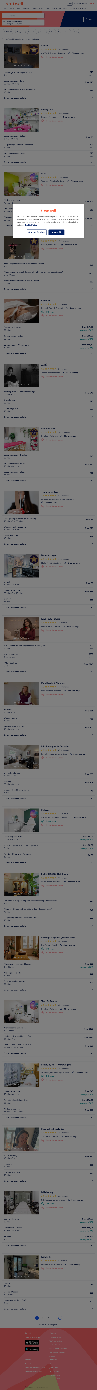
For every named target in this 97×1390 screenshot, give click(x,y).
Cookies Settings (36, 232)
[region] (48, 221)
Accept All (56, 232)
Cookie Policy (30, 225)
